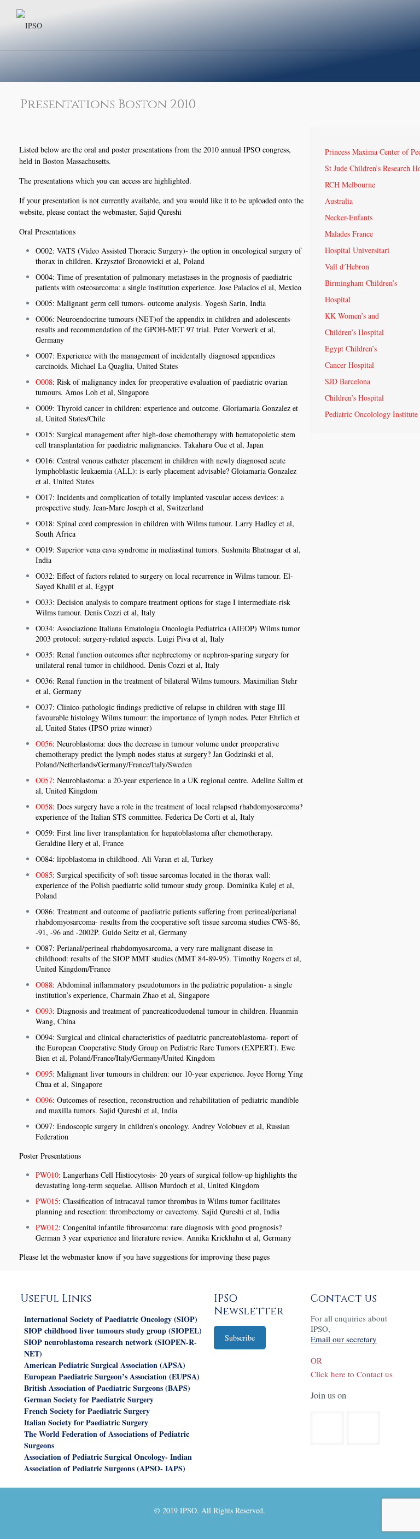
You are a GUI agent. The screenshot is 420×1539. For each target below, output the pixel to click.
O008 (44, 382)
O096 (44, 1100)
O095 (44, 1073)
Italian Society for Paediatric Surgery (86, 1422)
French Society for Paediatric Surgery (87, 1411)
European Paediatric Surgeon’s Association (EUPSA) (112, 1376)
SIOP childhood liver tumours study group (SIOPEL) (113, 1330)
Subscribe (240, 1337)
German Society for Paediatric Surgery (89, 1399)
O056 (44, 743)
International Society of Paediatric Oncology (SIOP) (110, 1319)
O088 (44, 984)
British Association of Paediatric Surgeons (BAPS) (107, 1388)
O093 (44, 1011)
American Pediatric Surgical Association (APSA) (104, 1365)
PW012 (47, 1227)
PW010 (47, 1175)
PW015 (47, 1201)
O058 (44, 806)
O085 (44, 875)
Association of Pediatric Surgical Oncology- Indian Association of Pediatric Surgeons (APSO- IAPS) (108, 1462)
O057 (44, 780)
